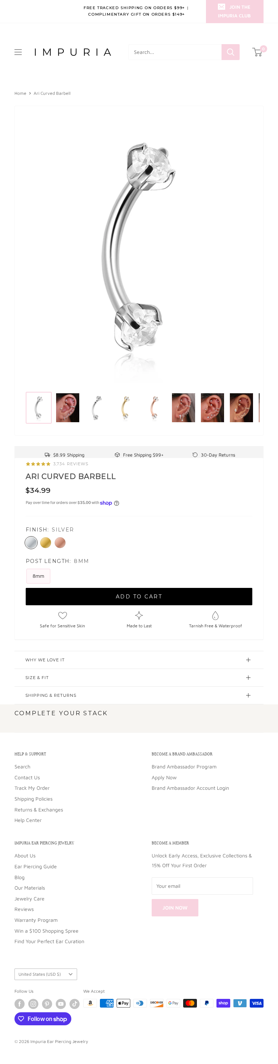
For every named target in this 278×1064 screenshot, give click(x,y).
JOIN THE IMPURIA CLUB (234, 11)
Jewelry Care (29, 898)
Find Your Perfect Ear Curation (49, 941)
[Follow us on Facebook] (19, 1004)
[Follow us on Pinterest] (47, 1004)
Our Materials (29, 888)
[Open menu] (18, 52)
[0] (257, 52)
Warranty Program (36, 920)
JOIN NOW (175, 907)
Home (20, 93)
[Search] (231, 52)
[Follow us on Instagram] (33, 1004)
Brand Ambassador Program (184, 766)
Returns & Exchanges (38, 809)
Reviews (24, 909)
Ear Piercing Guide (35, 866)
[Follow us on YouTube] (61, 1004)
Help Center (28, 820)
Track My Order (32, 788)
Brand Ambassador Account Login (190, 788)
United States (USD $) (39, 974)
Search (22, 766)
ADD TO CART (139, 596)
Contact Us (27, 777)
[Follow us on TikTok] (75, 1004)
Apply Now (164, 777)
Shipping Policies (33, 799)
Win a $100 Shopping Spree (46, 931)
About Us (24, 855)
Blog (19, 877)
